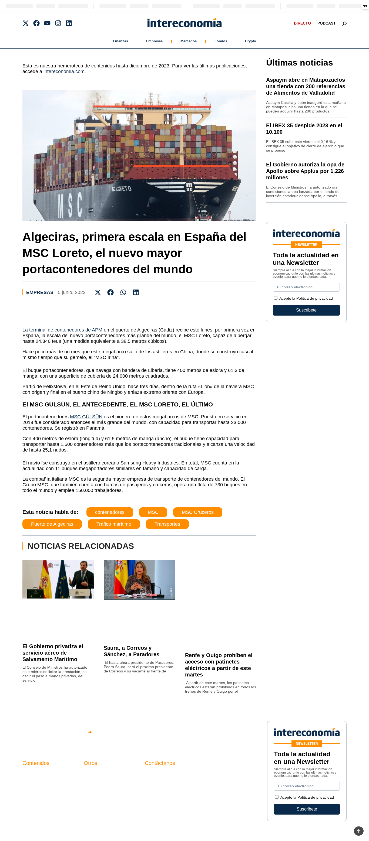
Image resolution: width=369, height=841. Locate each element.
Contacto (92, 774)
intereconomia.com (64, 71)
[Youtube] (47, 23)
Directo (302, 23)
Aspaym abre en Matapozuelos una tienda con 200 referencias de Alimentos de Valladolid (305, 86)
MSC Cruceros (198, 512)
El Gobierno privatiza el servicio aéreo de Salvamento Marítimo (52, 652)
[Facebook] (36, 23)
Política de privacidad (314, 298)
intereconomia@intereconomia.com (179, 777)
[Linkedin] (69, 23)
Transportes (167, 524)
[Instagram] (58, 23)
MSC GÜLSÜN (86, 416)
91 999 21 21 (157, 785)
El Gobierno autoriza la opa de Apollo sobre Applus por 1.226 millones (305, 171)
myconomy (32, 774)
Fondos (220, 41)
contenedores (110, 512)
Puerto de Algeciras (52, 524)
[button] (98, 292)
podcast (326, 23)
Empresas (154, 41)
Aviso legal (94, 783)
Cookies (92, 801)
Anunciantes (34, 783)
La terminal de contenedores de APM (62, 330)
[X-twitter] (25, 23)
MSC (153, 512)
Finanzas (120, 41)
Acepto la (306, 298)
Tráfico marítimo (113, 524)
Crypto (250, 41)
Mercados (188, 41)
